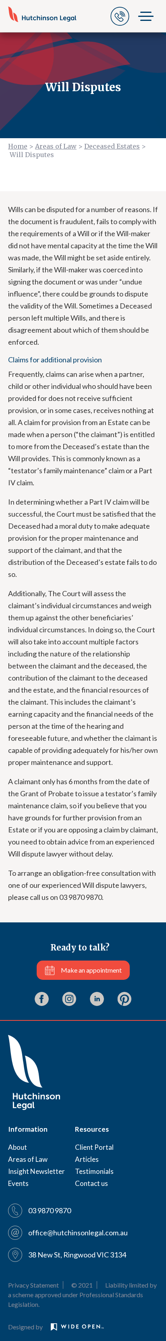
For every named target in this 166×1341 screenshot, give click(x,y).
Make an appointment (91, 970)
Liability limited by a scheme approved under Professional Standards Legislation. (82, 1294)
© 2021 (82, 1285)
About (17, 1147)
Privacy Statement (33, 1285)
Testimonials (94, 1171)
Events (18, 1183)
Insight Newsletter (36, 1171)
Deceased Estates (112, 146)
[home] (42, 14)
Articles (87, 1159)
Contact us (91, 1183)
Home (17, 146)
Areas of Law (56, 146)
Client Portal (94, 1147)
